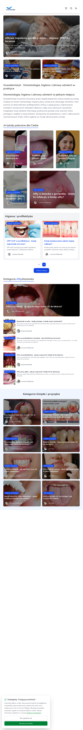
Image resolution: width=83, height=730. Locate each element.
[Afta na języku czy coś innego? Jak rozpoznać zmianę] (61, 493)
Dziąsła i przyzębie (11, 411)
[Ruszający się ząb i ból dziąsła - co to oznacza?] (22, 412)
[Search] (71, 8)
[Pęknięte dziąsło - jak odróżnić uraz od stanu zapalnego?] (22, 466)
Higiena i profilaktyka (11, 65)
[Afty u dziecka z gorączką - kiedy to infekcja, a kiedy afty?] (55, 189)
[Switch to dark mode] (76, 8)
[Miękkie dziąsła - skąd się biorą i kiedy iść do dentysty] (61, 439)
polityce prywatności (34, 713)
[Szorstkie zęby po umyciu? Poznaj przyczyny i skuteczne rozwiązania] (68, 149)
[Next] (44, 264)
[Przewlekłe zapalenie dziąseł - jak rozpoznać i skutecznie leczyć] (22, 439)
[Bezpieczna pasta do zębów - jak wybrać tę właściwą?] (15, 189)
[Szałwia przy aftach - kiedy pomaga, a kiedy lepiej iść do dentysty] (41, 149)
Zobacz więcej (41, 270)
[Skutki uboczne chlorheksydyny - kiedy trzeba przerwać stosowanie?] (22, 493)
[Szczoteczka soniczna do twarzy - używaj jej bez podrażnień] (15, 149)
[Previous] (39, 264)
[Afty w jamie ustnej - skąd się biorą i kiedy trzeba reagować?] (61, 466)
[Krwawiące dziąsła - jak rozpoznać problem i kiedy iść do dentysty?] (61, 412)
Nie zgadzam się (26, 718)
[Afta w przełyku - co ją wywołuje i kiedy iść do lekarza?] (41, 300)
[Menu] (66, 8)
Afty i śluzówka (10, 34)
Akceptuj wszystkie (26, 723)
